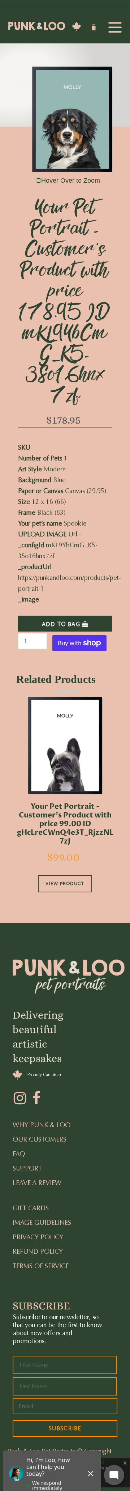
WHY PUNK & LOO (41, 1125)
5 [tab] (76, 691)
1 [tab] (53, 691)
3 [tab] (65, 691)
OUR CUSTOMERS (39, 1139)
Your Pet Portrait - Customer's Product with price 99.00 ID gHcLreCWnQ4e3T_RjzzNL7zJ (65, 824)
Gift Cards (31, 1208)
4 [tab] (71, 691)
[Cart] (95, 28)
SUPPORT (27, 1168)
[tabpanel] (65, 804)
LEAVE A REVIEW (37, 1183)
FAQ (19, 1154)
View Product (65, 883)
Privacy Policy (38, 1237)
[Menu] (115, 28)
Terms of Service (41, 1266)
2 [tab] (59, 691)
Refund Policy (38, 1252)
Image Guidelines (42, 1223)
